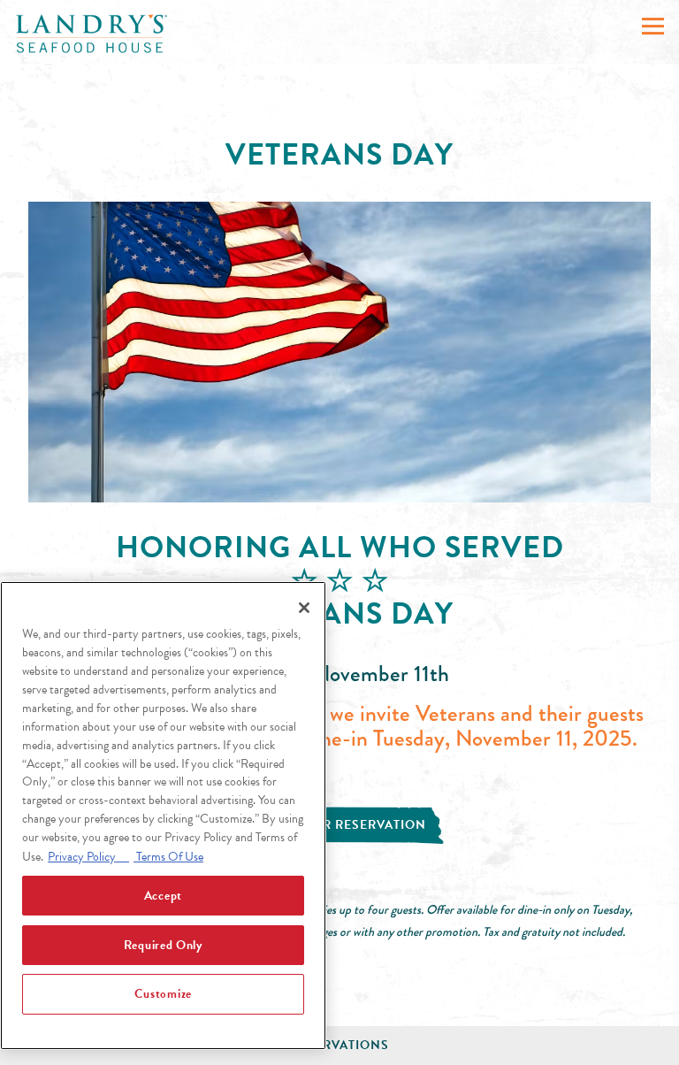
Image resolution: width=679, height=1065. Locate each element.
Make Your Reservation (340, 825)
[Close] (304, 607)
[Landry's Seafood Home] (91, 32)
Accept (163, 895)
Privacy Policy (88, 856)
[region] (163, 815)
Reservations (339, 1045)
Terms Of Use (168, 856)
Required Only (163, 945)
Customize (163, 994)
